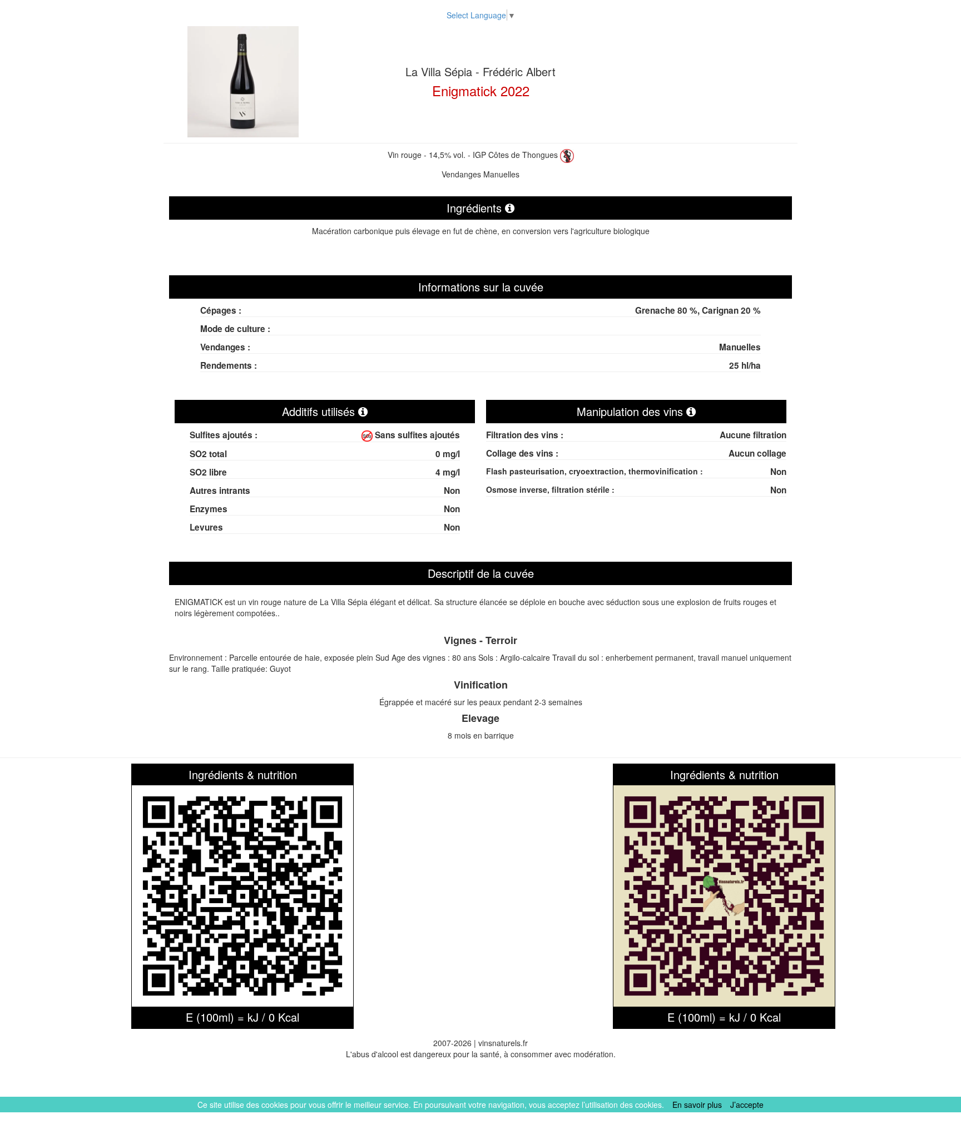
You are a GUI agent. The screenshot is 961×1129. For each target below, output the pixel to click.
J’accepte (747, 1104)
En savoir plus (697, 1104)
